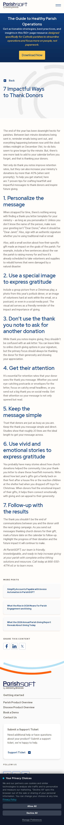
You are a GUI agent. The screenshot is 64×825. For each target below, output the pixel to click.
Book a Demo (11, 712)
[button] (57, 5)
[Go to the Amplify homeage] (15, 5)
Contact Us (10, 717)
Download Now (32, 55)
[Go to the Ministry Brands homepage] (19, 685)
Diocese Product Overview (18, 707)
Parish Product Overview (17, 702)
